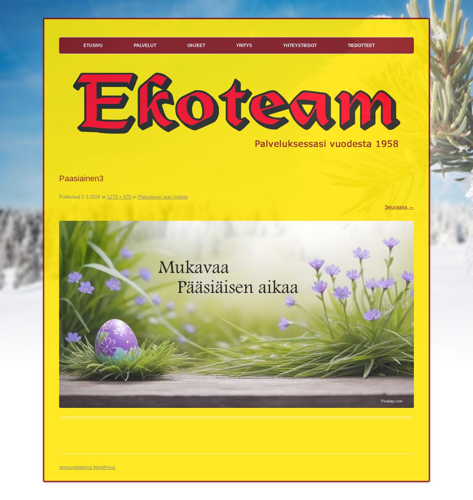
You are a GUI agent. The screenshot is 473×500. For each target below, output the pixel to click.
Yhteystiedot (300, 45)
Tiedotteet (361, 45)
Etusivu (93, 45)
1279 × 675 (119, 197)
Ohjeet (196, 45)
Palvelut (145, 45)
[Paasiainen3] (236, 314)
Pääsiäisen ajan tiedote (163, 197)
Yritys (244, 45)
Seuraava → (399, 207)
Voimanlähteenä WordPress (87, 467)
